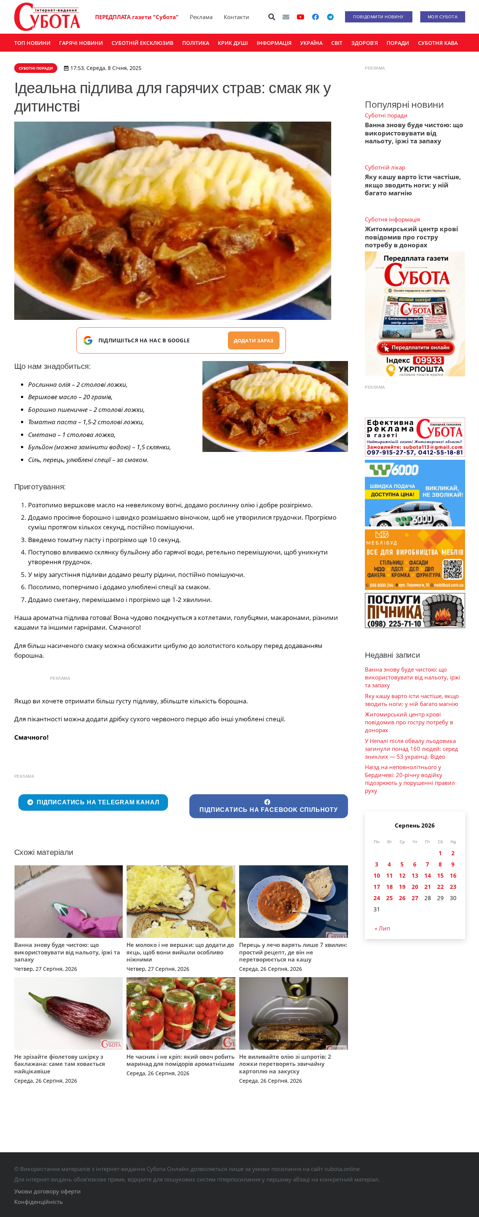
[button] (271, 16)
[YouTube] (300, 17)
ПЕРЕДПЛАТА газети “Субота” (137, 17)
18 (389, 886)
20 (415, 886)
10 (376, 875)
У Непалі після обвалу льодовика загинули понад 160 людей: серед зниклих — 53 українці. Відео (411, 748)
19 (402, 886)
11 (389, 875)
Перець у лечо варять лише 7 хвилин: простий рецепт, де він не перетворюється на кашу (293, 952)
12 (402, 875)
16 (453, 875)
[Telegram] (330, 17)
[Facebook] (315, 17)
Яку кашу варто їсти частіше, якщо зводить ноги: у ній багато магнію (413, 184)
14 (427, 875)
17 (376, 886)
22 (440, 886)
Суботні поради (386, 115)
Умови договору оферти (47, 1191)
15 (440, 875)
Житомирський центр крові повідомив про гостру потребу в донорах (411, 236)
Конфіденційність (38, 1201)
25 (389, 898)
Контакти (236, 17)
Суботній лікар (385, 167)
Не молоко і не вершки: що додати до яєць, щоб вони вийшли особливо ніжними (180, 952)
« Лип (382, 928)
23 (453, 886)
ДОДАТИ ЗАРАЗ (254, 340)
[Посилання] (47, 17)
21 (427, 886)
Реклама (201, 17)
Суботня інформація (392, 219)
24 (376, 898)
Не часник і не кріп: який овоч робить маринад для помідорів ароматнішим (180, 1060)
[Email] (286, 17)
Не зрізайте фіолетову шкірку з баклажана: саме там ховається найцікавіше (59, 1064)
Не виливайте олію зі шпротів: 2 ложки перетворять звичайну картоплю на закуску (285, 1064)
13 (415, 875)
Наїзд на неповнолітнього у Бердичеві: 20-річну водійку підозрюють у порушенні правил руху (410, 778)
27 (415, 898)
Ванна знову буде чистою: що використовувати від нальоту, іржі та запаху (67, 952)
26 (402, 898)
